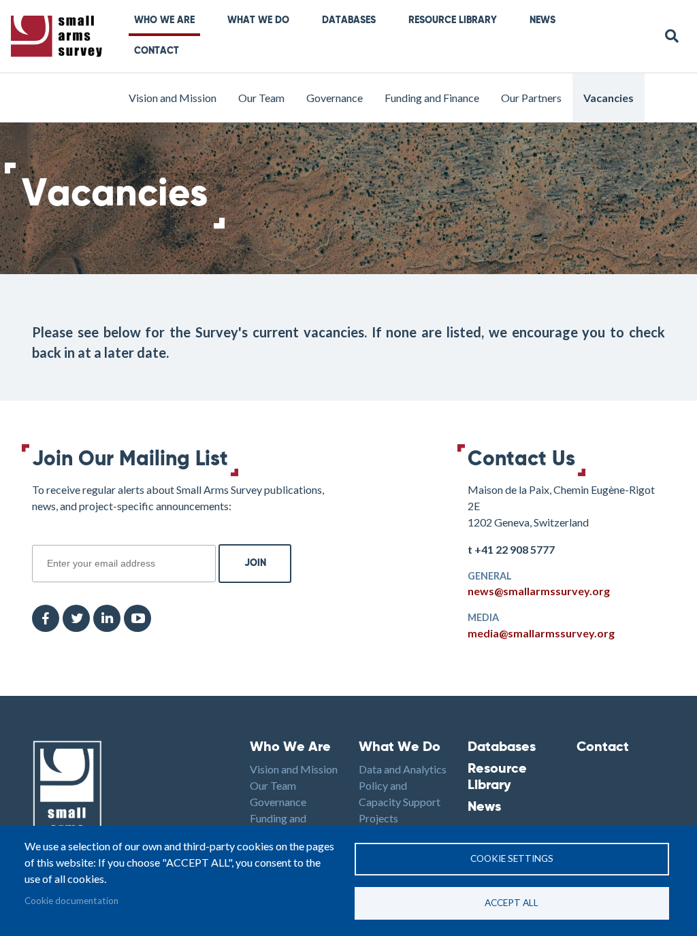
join (39, 537)
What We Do (399, 747)
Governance (334, 97)
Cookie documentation (71, 900)
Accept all (511, 902)
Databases (349, 20)
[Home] (59, 36)
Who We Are (164, 20)
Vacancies (608, 97)
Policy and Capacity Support (399, 793)
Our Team (261, 97)
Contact (156, 51)
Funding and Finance (432, 97)
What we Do (258, 20)
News (542, 20)
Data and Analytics (403, 769)
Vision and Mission (172, 97)
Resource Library (452, 20)
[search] (672, 36)
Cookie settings (511, 858)
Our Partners (531, 97)
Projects (378, 818)
